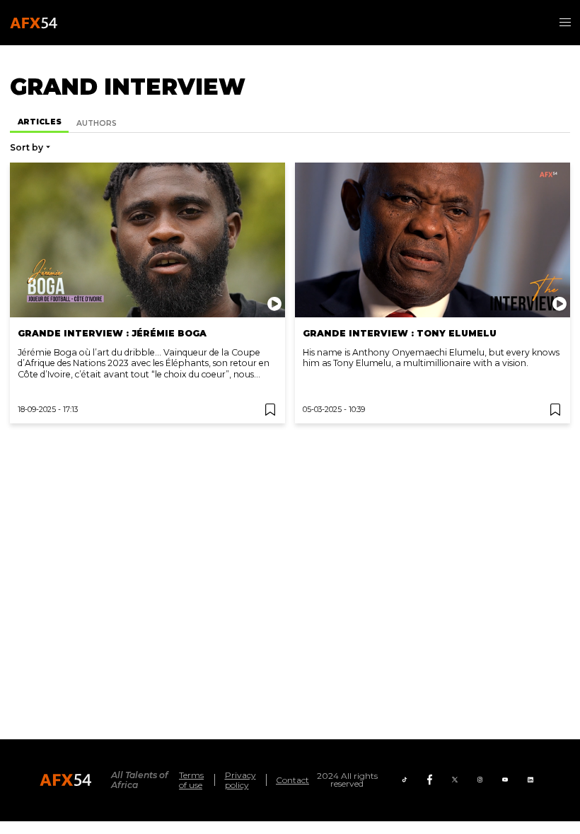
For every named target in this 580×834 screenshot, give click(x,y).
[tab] (39, 123)
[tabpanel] (290, 278)
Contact (292, 780)
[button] (565, 22)
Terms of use (191, 780)
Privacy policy (240, 780)
